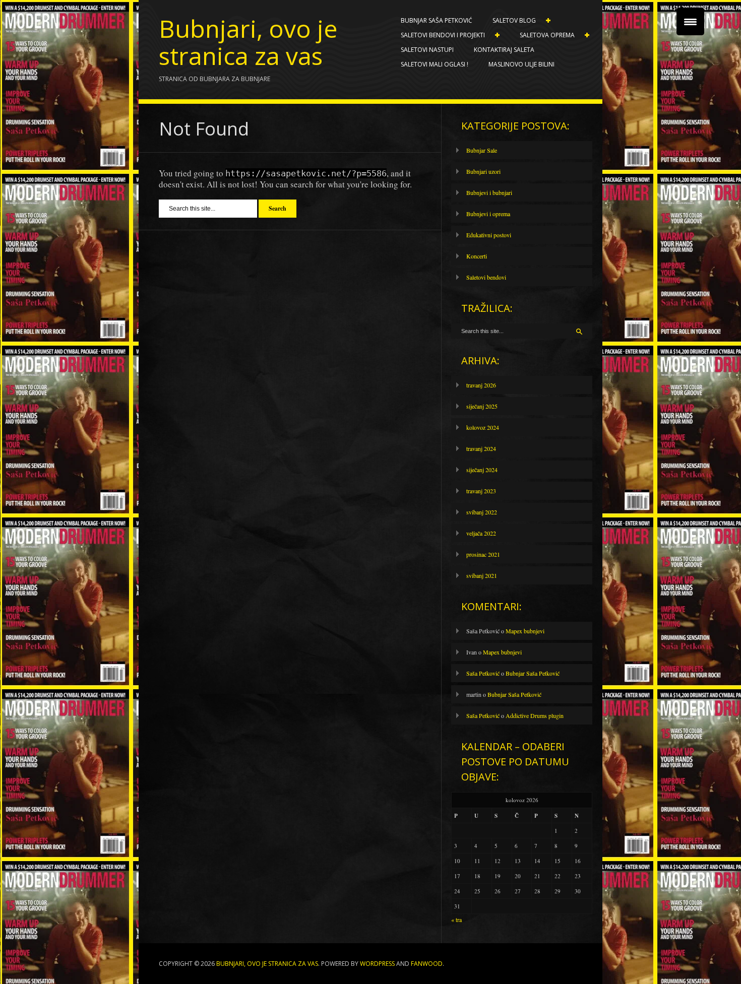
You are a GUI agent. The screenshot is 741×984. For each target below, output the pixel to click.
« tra (456, 919)
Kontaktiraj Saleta (504, 49)
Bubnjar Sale (481, 150)
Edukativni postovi (488, 235)
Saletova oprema (542, 35)
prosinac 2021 (483, 554)
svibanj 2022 (481, 512)
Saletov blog (509, 20)
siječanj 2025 (482, 406)
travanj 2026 (481, 385)
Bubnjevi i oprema (488, 214)
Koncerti (476, 256)
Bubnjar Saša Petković (436, 20)
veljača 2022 (481, 533)
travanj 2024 (481, 448)
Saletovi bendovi (486, 277)
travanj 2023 (481, 491)
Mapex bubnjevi (525, 631)
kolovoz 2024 (482, 427)
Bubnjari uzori (483, 171)
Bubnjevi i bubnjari (489, 192)
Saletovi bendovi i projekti (438, 35)
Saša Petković (483, 673)
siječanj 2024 (482, 470)
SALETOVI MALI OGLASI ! (434, 64)
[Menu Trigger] (690, 21)
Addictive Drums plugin (535, 715)
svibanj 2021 (481, 575)
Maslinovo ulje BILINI (521, 64)
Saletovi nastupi (427, 49)
